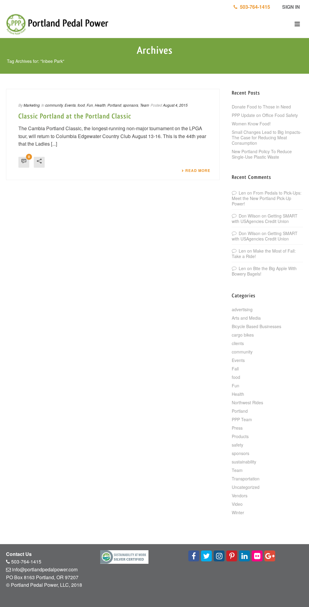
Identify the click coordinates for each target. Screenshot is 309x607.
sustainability (244, 461)
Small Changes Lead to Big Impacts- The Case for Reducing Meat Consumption (266, 137)
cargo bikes (243, 334)
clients (238, 343)
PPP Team (242, 419)
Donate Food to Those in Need (261, 106)
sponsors (130, 105)
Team (144, 105)
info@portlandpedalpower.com (45, 569)
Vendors (239, 495)
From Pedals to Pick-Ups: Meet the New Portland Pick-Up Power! (266, 198)
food (81, 105)
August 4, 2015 (175, 105)
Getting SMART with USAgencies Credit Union (265, 218)
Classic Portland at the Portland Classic (74, 116)
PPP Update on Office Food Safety (265, 115)
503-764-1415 (253, 6)
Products (240, 436)
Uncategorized (246, 487)
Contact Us (19, 553)
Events (70, 105)
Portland (114, 105)
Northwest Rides (247, 402)
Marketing (32, 105)
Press (237, 428)
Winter (238, 512)
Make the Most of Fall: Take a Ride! (264, 253)
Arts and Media (246, 318)
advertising (242, 309)
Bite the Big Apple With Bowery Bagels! (264, 271)
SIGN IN (290, 6)
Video (237, 504)
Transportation (246, 478)
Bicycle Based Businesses (256, 326)
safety (237, 444)
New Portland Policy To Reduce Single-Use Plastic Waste (262, 154)
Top (294, 592)
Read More (197, 170)
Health (100, 105)
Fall (235, 368)
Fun (90, 105)
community (54, 105)
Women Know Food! (251, 123)
